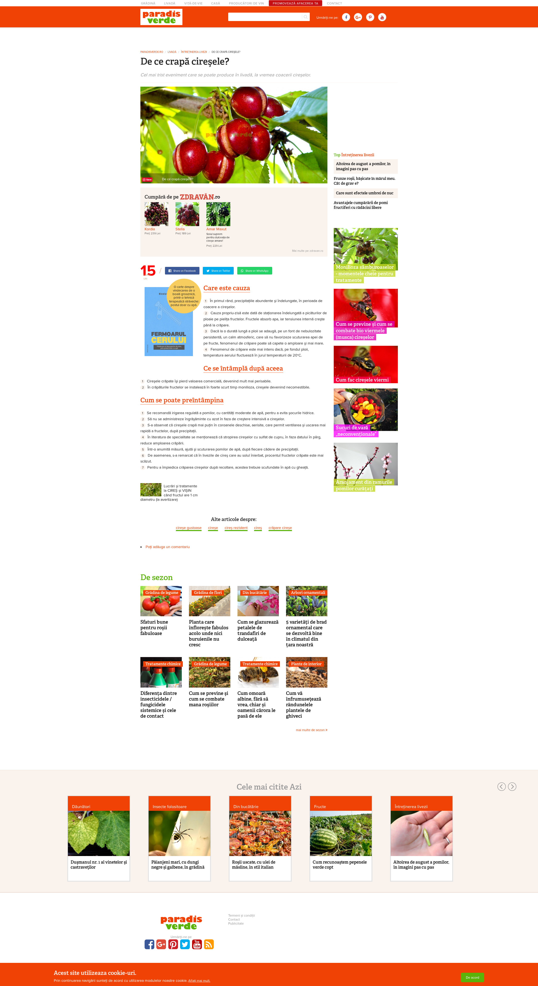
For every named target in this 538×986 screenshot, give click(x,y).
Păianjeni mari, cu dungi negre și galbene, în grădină (177, 864)
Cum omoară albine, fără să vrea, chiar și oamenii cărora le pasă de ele (256, 704)
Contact (334, 3)
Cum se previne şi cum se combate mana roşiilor (208, 699)
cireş (258, 527)
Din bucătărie (255, 592)
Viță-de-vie (193, 3)
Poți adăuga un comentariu (168, 547)
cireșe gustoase (189, 527)
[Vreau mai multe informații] (169, 321)
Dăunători (81, 806)
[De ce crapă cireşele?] (233, 135)
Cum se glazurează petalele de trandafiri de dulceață (257, 630)
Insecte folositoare (170, 806)
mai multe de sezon (311, 730)
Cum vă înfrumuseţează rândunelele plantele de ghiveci (303, 704)
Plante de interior (306, 664)
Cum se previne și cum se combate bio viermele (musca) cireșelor (364, 330)
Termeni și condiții (241, 915)
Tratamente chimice (163, 664)
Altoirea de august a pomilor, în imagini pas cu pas (363, 166)
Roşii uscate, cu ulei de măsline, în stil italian (253, 864)
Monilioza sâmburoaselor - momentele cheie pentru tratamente (365, 273)
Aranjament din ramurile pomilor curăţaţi (364, 485)
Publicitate (236, 923)
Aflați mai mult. (199, 981)
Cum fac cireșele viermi (362, 380)
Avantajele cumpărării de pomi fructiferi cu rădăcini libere (361, 205)
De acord (472, 977)
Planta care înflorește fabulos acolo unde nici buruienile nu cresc (208, 633)
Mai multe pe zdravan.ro (307, 250)
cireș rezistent (236, 527)
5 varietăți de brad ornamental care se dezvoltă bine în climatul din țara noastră (306, 633)
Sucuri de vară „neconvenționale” (356, 430)
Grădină (148, 3)
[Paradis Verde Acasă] (161, 17)
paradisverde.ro (151, 52)
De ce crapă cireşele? (226, 52)
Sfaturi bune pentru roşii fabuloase (154, 627)
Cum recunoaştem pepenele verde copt (340, 864)
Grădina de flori (208, 592)
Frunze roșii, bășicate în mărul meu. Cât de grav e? (364, 181)
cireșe (213, 527)
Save (149, 179)
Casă (215, 3)
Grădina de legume (161, 592)
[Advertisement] (269, 37)
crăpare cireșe (280, 527)
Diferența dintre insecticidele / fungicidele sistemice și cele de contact (158, 704)
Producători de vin (246, 3)
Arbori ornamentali (308, 592)
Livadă (169, 3)
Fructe (320, 806)
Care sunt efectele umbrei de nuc (364, 193)
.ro (217, 196)
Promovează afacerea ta (295, 3)
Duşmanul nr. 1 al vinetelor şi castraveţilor (99, 864)
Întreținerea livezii (194, 52)
